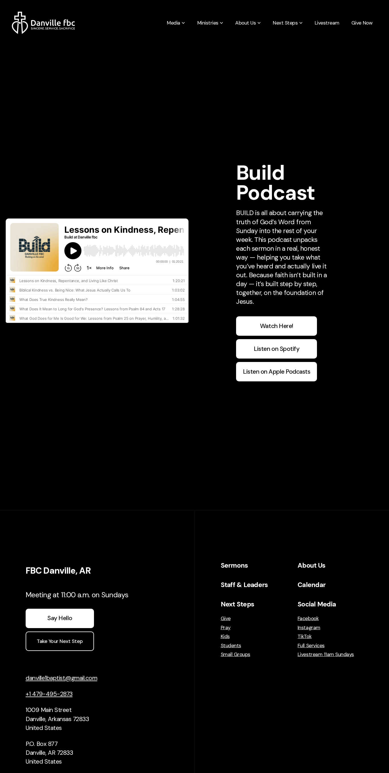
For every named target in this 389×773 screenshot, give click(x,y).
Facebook (308, 618)
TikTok (305, 636)
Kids (225, 636)
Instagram (309, 627)
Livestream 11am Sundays (326, 654)
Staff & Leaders (244, 584)
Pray (226, 627)
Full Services (311, 645)
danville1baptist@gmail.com (61, 678)
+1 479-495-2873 (49, 694)
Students (231, 645)
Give (226, 618)
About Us (311, 565)
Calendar (311, 584)
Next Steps (237, 604)
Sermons (234, 565)
